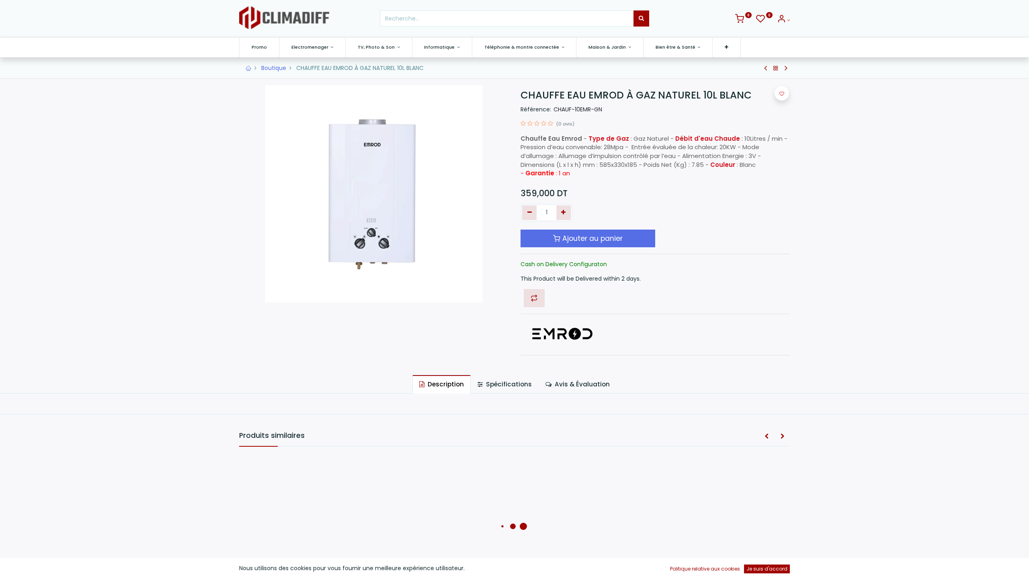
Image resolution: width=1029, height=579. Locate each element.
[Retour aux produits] (776, 68)
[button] (726, 47)
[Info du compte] (783, 20)
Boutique (273, 68)
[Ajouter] (563, 212)
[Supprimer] (529, 212)
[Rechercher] (641, 18)
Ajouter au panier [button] (591, 238)
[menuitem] (259, 47)
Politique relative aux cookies (705, 568)
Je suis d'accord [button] (766, 568)
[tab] (441, 384)
